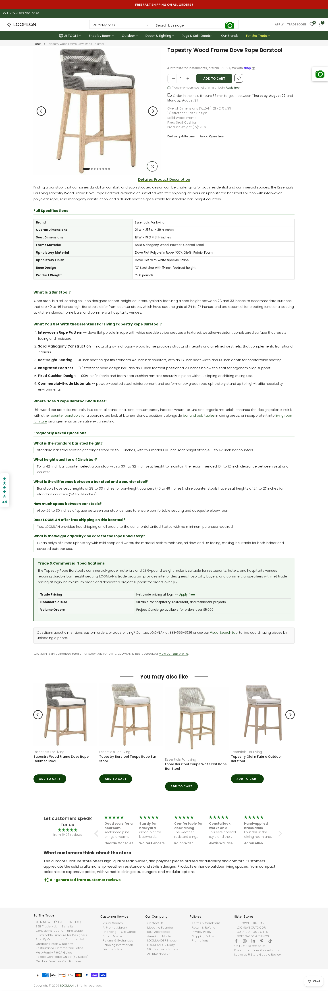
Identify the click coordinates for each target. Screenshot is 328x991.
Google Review (270, 963)
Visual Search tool (224, 633)
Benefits (67, 935)
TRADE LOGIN (296, 24)
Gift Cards (128, 940)
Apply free (187, 594)
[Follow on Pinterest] (262, 949)
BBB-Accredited (158, 940)
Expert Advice (112, 944)
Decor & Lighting (158, 35)
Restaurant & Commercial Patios (59, 956)
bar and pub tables (199, 415)
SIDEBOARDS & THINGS (253, 944)
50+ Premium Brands (162, 958)
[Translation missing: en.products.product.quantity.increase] (189, 78)
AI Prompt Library (115, 936)
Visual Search (113, 931)
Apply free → (234, 87)
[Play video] (201, 759)
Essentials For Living (48, 752)
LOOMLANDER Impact (162, 949)
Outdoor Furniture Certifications (58, 969)
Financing (109, 940)
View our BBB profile (173, 654)
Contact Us (155, 931)
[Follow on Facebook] (236, 949)
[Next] (152, 111)
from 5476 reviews (67, 852)
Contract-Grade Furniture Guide (59, 939)
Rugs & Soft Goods (196, 35)
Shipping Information (118, 953)
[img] (68, 847)
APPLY (279, 24)
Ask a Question (212, 136)
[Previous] (41, 111)
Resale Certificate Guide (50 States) (62, 965)
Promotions (200, 949)
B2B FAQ (75, 930)
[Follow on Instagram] (245, 949)
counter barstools (65, 415)
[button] (97, 851)
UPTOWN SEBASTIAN (250, 931)
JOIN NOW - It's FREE (50, 930)
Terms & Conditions (206, 931)
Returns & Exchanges (118, 949)
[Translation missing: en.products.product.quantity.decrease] (172, 78)
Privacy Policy (112, 958)
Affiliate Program (159, 962)
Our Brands (229, 35)
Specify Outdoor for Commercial (60, 948)
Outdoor (128, 35)
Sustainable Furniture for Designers (61, 943)
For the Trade (256, 35)
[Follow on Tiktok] (270, 949)
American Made (159, 944)
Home (37, 44)
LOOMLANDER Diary (161, 953)
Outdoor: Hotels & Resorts (54, 952)
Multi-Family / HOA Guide (54, 961)
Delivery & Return (181, 136)
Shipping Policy (203, 944)
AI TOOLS (71, 35)
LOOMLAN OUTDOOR (251, 936)
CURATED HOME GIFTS (252, 940)
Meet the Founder (160, 936)
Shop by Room (100, 35)
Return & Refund (203, 936)
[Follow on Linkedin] (253, 949)
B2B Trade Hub (46, 935)
